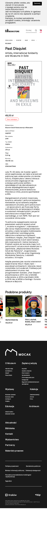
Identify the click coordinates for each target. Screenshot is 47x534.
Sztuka (33, 40)
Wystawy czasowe (10, 394)
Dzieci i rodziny (9, 411)
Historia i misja (9, 368)
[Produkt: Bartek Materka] (13, 309)
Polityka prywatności (12, 466)
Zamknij (37, 3)
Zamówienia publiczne (33, 466)
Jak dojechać (25, 384)
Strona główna (9, 40)
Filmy (31, 399)
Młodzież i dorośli (9, 414)
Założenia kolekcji (34, 394)
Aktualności (10, 422)
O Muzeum (10, 363)
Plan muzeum (26, 373)
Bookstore (18, 40)
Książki (26, 40)
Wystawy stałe (9, 397)
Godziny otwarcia (26, 371)
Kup (18, 313)
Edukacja (9, 406)
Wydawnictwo (12, 439)
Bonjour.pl (23, 504)
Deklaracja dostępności (33, 470)
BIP (37, 495)
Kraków (11, 495)
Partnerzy (10, 445)
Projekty (7, 401)
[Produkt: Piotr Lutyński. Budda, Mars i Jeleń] (33, 310)
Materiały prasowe (14, 450)
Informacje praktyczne (28, 377)
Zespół (7, 373)
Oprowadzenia (26, 375)
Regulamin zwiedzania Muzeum (30, 382)
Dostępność (25, 379)
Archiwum (8, 399)
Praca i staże (8, 375)
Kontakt (9, 434)
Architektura (8, 371)
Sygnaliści (8, 481)
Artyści (32, 397)
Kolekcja (34, 389)
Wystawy (9, 389)
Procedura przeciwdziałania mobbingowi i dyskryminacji (18, 475)
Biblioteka (10, 428)
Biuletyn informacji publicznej (14, 470)
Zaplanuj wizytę (29, 363)
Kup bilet (24, 368)
